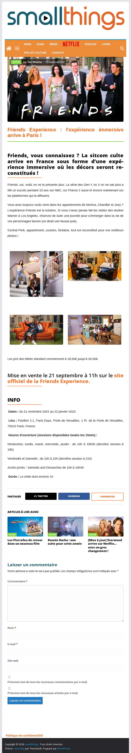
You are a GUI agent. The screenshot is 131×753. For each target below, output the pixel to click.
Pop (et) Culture (35, 52)
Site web (13, 661)
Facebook (74, 496)
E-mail (13, 644)
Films (40, 44)
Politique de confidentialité (24, 735)
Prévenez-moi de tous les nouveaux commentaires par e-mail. (48, 682)
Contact (58, 52)
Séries (53, 44)
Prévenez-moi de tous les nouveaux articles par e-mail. (43, 693)
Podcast (91, 44)
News (27, 44)
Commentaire (17, 581)
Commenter (107, 496)
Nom (12, 628)
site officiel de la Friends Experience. (66, 378)
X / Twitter (41, 496)
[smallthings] (9, 48)
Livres (106, 44)
